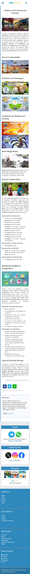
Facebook (5, 554)
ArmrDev (3, 572)
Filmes (3, 536)
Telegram (11, 441)
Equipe (3, 495)
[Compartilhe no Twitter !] (10, 386)
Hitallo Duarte (11, 572)
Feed (3, 562)
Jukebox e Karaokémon (7, 542)
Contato (3, 499)
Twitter (4, 556)
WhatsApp (18, 441)
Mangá (3, 544)
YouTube (5, 558)
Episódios (4, 535)
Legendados (4, 540)
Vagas (3, 502)
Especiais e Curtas (6, 538)
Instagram (11, 413)
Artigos (3, 517)
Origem (3, 497)
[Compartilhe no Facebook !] (5, 386)
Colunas (3, 519)
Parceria (3, 501)
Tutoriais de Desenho (7, 520)
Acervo (3, 515)
